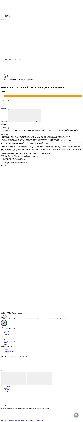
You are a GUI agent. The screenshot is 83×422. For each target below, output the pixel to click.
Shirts (5, 77)
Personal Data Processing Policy (61, 318)
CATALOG (7, 15)
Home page (7, 75)
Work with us (7, 334)
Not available (4, 121)
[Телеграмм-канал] (36, 244)
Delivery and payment (9, 341)
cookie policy (39, 420)
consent (22, 318)
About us (6, 331)
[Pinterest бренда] (36, 309)
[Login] (16, 72)
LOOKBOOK (7, 16)
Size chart (3, 108)
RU (32, 405)
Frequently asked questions (8, 351)
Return (5, 342)
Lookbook (6, 389)
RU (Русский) (17, 59)
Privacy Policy (7, 339)
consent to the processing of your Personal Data (15, 420)
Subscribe (3, 317)
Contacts (6, 349)
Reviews (6, 332)
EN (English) (9, 59)
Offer (5, 344)
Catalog (6, 76)
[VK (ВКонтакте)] (16, 179)
